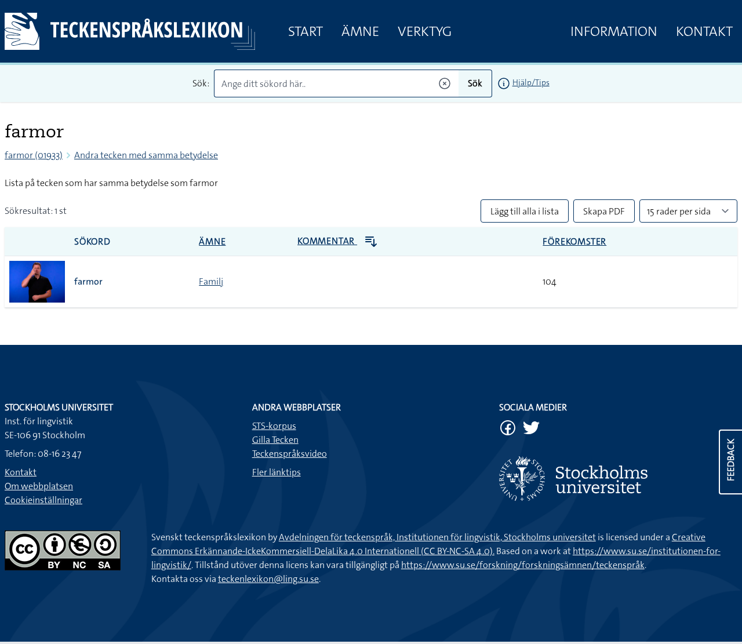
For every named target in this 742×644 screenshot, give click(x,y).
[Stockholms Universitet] (618, 478)
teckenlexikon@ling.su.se (268, 579)
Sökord (92, 241)
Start (305, 31)
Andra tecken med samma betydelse (146, 155)
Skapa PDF (604, 211)
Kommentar (327, 241)
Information (613, 31)
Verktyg (425, 31)
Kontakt (704, 31)
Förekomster (574, 241)
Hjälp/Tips (531, 82)
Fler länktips (276, 472)
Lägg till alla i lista (524, 211)
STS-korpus (274, 426)
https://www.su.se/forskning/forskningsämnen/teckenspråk (523, 565)
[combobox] (336, 83)
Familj (211, 281)
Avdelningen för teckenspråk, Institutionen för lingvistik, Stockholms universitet (437, 537)
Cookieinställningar (43, 500)
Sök (475, 83)
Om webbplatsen (39, 486)
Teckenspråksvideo (289, 453)
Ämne (360, 31)
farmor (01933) (34, 155)
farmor (88, 281)
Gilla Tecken (275, 440)
